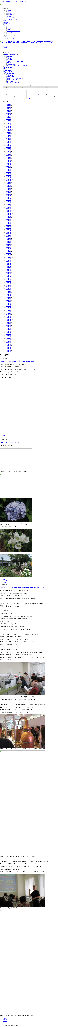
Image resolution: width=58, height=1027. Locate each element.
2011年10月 (8, 307)
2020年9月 (8, 200)
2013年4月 (8, 291)
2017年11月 (8, 248)
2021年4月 (8, 189)
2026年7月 (8, 105)
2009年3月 (8, 342)
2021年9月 (8, 182)
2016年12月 (8, 263)
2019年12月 (8, 213)
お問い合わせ (7, 37)
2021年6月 (8, 186)
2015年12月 (8, 275)
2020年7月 (8, 203)
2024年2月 (8, 141)
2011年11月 (8, 306)
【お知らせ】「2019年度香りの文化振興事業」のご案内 (17, 361)
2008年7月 (8, 350)
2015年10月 (8, 278)
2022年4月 (8, 172)
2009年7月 (8, 337)
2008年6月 (8, 351)
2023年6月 (8, 152)
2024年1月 (8, 142)
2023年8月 (8, 150)
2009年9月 (8, 334)
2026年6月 (8, 107)
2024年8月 (8, 132)
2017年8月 (8, 253)
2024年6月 (8, 135)
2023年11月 (8, 145)
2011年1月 (8, 316)
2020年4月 (8, 207)
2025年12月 (8, 114)
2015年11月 (8, 276)
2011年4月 (8, 312)
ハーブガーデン (7, 580)
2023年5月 (8, 154)
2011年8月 (8, 310)
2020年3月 (8, 208)
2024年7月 (8, 133)
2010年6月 (8, 325)
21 (38, 94)
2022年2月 (8, 175)
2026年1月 (8, 113)
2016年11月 (8, 264)
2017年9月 (8, 251)
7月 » (32, 98)
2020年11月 (8, 197)
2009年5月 (8, 339)
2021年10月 (8, 180)
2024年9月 (8, 130)
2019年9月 (8, 217)
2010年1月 (8, 331)
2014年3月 (8, 286)
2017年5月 (8, 257)
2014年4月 (8, 285)
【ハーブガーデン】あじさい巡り (10, 442)
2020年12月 (8, 195)
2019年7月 (8, 220)
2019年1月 (8, 229)
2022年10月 (8, 164)
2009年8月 (8, 335)
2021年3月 (8, 191)
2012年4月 (8, 298)
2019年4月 (8, 225)
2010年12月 (8, 317)
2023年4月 (8, 155)
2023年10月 (8, 147)
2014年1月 (8, 288)
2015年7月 (8, 279)
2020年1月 (8, 211)
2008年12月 (8, 347)
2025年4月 (8, 122)
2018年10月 (8, 233)
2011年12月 (8, 304)
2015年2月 (8, 281)
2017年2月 (8, 260)
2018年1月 (8, 245)
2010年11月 (8, 319)
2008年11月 (8, 348)
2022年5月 (8, 170)
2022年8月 (8, 167)
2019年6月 (8, 222)
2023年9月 (8, 148)
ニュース (5, 1021)
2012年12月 (8, 294)
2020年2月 (8, 210)
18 (14, 94)
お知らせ (5, 436)
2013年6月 (8, 289)
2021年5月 (8, 188)
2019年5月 (8, 223)
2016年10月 (8, 266)
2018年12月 (8, 231)
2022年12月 (8, 161)
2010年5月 (8, 326)
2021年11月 (8, 179)
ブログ (4, 582)
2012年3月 (8, 300)
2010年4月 (8, 328)
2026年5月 (8, 108)
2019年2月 (8, 228)
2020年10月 (8, 198)
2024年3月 (8, 139)
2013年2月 (8, 292)
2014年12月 (8, 282)
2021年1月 (8, 194)
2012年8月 (8, 297)
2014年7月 (8, 284)
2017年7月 (8, 254)
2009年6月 (8, 338)
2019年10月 (8, 216)
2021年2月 (8, 192)
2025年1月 (8, 125)
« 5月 (28, 98)
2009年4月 (8, 341)
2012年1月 (8, 303)
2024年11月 (8, 127)
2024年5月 (8, 136)
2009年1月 (8, 345)
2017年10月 (8, 250)
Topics (4, 435)
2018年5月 (8, 239)
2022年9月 (8, 166)
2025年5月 (8, 120)
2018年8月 (8, 236)
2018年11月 (8, 232)
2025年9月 (8, 117)
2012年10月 (8, 295)
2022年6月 (8, 169)
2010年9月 (8, 322)
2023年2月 (8, 158)
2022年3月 (8, 173)
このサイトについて (9, 38)
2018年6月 (8, 238)
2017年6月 (8, 256)
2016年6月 (8, 270)
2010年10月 (8, 320)
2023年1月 (8, 160)
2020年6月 (8, 204)
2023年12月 (8, 144)
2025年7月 (8, 119)
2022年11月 (8, 163)
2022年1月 (8, 176)
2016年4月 (8, 272)
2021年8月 (8, 183)
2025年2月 (8, 123)
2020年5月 (8, 205)
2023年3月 (8, 157)
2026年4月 (8, 110)
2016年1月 (8, 273)
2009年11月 (8, 332)
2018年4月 (8, 241)
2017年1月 (8, 261)
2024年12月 (8, 126)
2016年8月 (8, 267)
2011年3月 (8, 313)
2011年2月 (8, 314)
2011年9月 (8, 309)
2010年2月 (8, 329)
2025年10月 (8, 116)
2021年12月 (8, 178)
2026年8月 (8, 104)
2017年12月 (8, 247)
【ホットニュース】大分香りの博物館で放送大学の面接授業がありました (22, 587)
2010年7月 (8, 323)
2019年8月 (8, 219)
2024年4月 (8, 138)
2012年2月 (8, 301)
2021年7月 (8, 185)
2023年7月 (8, 151)
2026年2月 (8, 111)
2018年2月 (8, 244)
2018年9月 (8, 235)
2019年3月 (8, 226)
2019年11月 (8, 214)
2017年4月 (8, 259)
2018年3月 (8, 242)
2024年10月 (8, 129)
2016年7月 (8, 269)
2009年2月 (8, 344)
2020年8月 (8, 201)
